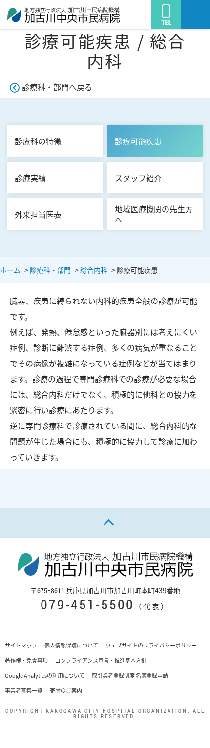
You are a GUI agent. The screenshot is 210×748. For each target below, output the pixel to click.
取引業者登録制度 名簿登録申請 (130, 675)
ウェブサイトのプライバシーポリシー (151, 645)
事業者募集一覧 (23, 690)
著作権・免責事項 (26, 660)
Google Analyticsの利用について (44, 675)
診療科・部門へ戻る (57, 87)
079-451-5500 (87, 604)
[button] (195, 14)
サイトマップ (21, 645)
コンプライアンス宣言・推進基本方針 (101, 660)
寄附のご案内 (66, 690)
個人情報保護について (71, 645)
